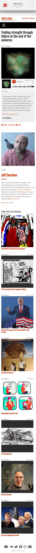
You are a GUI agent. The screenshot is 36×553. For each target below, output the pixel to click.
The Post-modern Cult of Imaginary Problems (13, 289)
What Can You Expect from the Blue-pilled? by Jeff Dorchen (15, 331)
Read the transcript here (10, 114)
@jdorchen (4, 179)
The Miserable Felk (6, 454)
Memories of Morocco (7, 372)
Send (19, 125)
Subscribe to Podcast (28, 18)
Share (5, 125)
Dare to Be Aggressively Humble (10, 535)
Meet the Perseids (6, 494)
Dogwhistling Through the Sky (9, 413)
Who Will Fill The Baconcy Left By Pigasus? (13, 248)
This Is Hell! (6, 18)
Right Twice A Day (13, 199)
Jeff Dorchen (8, 118)
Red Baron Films (25, 192)
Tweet (12, 125)
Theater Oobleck (22, 190)
